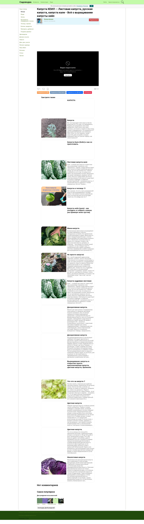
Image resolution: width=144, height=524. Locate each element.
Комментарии (44, 2)
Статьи (21, 53)
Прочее (22, 55)
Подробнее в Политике (82, 6)
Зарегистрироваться (114, 2)
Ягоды (22, 14)
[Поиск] (122, 2)
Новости (22, 39)
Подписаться (94, 20)
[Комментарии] (43, 89)
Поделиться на (74, 92)
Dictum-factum (48, 19)
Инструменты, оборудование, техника (27, 20)
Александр (50, 504)
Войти (105, 2)
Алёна (54, 504)
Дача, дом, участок (25, 42)
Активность (36, 2)
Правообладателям (32, 512)
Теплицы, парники (26, 23)
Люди (51, 2)
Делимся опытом (24, 37)
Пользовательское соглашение (46, 512)
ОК (91, 6)
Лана (38, 504)
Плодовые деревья (26, 31)
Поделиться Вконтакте (58, 92)
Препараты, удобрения (27, 29)
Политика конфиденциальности (27, 515)
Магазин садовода (25, 45)
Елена (43, 504)
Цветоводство (23, 34)
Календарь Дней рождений (46, 508)
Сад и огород (23, 9)
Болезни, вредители (26, 26)
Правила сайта (23, 512)
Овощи (23, 11)
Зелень (23, 17)
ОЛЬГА (60, 504)
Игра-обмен (23, 47)
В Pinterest (88, 92)
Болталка (22, 50)
